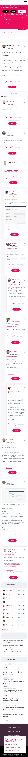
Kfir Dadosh (9, 170)
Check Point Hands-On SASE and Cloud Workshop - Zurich (12, 691)
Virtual (5, 667)
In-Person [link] (20, 664)
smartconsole (19, 75)
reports (10, 75)
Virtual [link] (14, 664)
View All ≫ (5, 629)
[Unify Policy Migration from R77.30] (26, 93)
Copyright (5, 755)
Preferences (22, 11)
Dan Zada (16, 170)
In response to (10, 167)
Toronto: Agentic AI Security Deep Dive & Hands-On (13, 682)
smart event (14, 75)
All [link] (10, 664)
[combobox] (14, 37)
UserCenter (22, 755)
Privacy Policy (21, 7)
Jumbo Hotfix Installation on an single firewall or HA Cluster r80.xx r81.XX (12, 650)
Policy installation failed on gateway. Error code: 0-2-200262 (13, 641)
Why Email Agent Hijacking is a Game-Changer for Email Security (13, 699)
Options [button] (25, 32)
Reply (12, 86)
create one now (12, 750)
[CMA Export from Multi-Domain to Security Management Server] (2, 93)
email (7, 75)
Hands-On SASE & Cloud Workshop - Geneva (13, 715)
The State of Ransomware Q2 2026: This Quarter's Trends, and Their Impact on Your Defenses (14, 672)
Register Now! (11, 23)
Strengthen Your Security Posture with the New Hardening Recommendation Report (13, 646)
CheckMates (8, 720)
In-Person (6, 677)
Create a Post (22, 28)
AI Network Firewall (7, 32)
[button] (5, 11)
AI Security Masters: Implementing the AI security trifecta (13, 708)
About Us (17, 755)
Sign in (6, 744)
